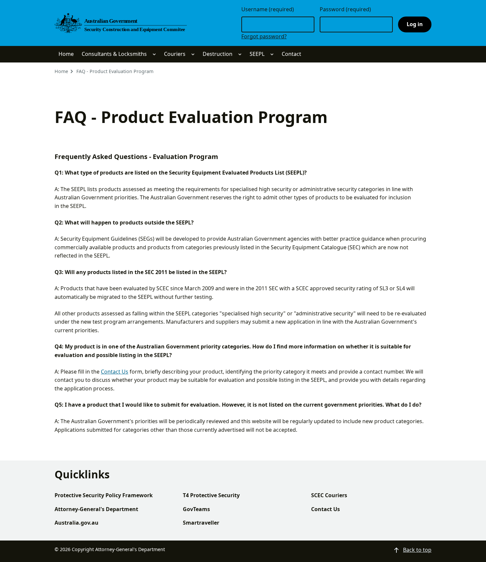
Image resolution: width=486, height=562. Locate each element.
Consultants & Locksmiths (114, 54)
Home (66, 54)
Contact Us (114, 371)
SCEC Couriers (329, 495)
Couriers (174, 54)
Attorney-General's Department (96, 509)
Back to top (417, 549)
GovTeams (196, 509)
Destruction (217, 54)
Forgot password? (264, 36)
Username (267, 9)
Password (345, 9)
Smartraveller (201, 522)
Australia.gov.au (77, 522)
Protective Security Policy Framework (104, 495)
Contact (291, 54)
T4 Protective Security (211, 495)
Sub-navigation (154, 54)
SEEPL (257, 54)
